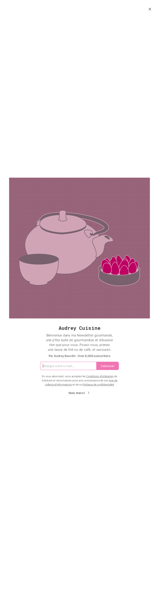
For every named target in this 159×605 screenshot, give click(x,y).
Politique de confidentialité (98, 384)
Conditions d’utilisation (99, 376)
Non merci (77, 393)
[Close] (150, 9)
